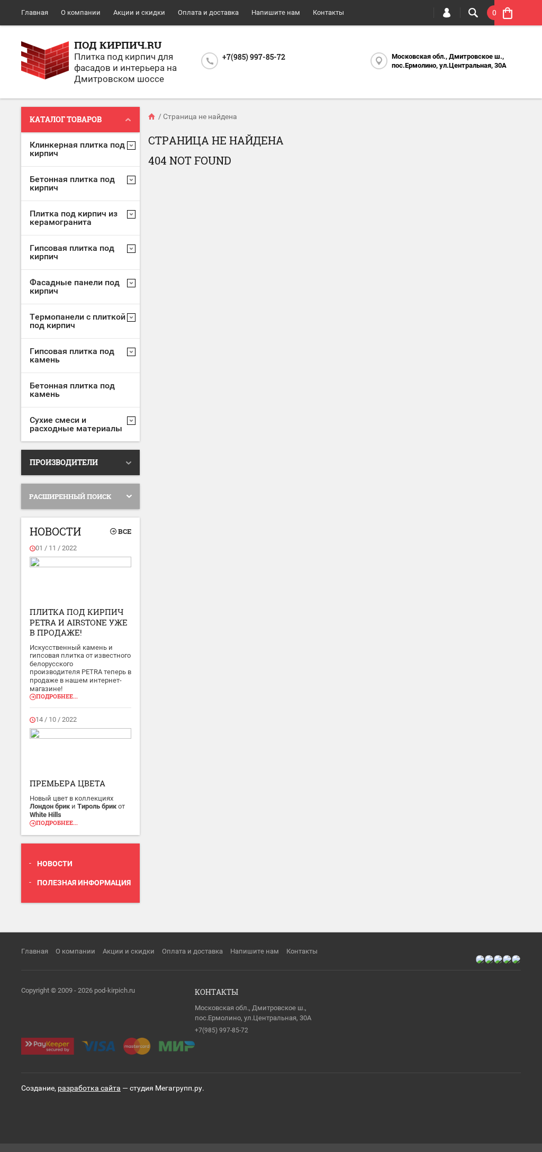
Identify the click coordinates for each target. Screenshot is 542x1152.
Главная (34, 12)
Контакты (328, 12)
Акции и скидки (139, 12)
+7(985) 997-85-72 (253, 57)
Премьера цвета (67, 783)
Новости (55, 863)
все (124, 531)
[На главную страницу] (45, 61)
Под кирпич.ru (117, 44)
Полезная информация (84, 882)
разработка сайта (89, 1088)
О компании (81, 12)
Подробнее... (57, 696)
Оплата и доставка (208, 12)
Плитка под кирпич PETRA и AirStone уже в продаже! (79, 622)
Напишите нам (275, 12)
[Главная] (152, 116)
